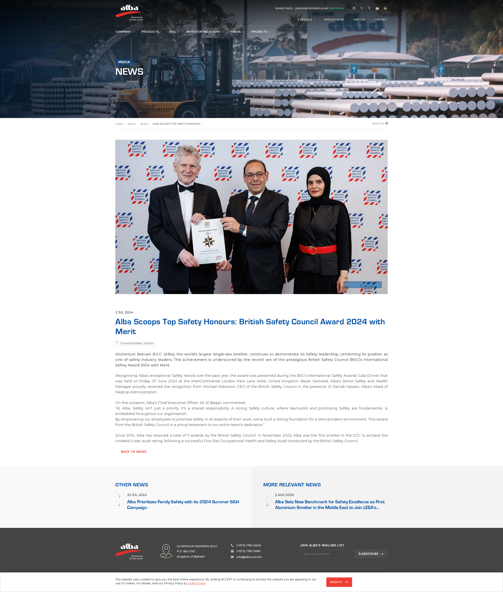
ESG (173, 31)
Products (150, 31)
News (144, 123)
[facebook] (369, 9)
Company (123, 31)
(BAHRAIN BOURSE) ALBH (309, 8)
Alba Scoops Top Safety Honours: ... (177, 123)
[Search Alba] (383, 31)
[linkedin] (385, 9)
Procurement (334, 19)
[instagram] (354, 9)
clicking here (196, 583)
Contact (380, 19)
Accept (336, 582)
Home (119, 123)
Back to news (134, 451)
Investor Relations (203, 31)
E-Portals (305, 19)
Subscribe (369, 553)
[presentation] (119, 497)
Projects (259, 31)
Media (236, 31)
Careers (359, 19)
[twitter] (361, 9)
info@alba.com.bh (249, 557)
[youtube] (377, 9)
